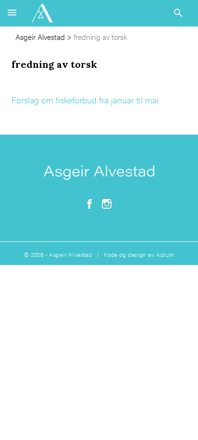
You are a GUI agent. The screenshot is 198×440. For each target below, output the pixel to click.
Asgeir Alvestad (40, 36)
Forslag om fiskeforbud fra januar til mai (85, 100)
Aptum (165, 254)
